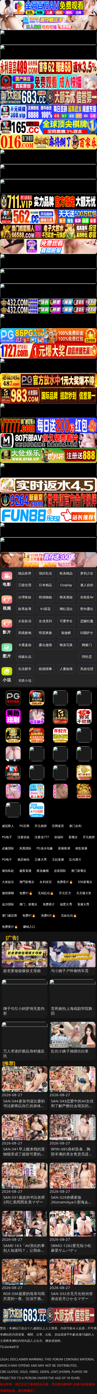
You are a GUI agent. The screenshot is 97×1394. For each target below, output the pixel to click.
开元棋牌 (41, 826)
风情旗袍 (24, 632)
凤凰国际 (25, 848)
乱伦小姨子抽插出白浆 (70, 1050)
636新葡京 (85, 882)
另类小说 (24, 680)
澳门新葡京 (78, 871)
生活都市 (24, 669)
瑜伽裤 (66, 632)
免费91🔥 (29, 915)
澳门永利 (75, 826)
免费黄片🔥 (10, 927)
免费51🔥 (26, 893)
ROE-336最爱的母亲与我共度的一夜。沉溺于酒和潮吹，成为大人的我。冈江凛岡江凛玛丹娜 (24, 1300)
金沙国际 (8, 904)
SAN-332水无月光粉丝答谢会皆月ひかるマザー (72, 1296)
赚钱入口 (29, 927)
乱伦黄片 (75, 859)
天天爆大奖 (84, 893)
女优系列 (45, 621)
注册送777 (42, 837)
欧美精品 (66, 573)
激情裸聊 (8, 893)
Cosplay (66, 585)
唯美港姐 (66, 597)
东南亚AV (87, 597)
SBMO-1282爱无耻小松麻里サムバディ (71, 1248)
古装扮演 (24, 621)
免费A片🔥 (48, 915)
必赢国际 (8, 848)
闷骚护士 (87, 632)
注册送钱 (23, 837)
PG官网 (24, 826)
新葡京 (73, 837)
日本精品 (45, 585)
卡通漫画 (24, 645)
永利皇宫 (46, 882)
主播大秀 (41, 859)
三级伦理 (24, 585)
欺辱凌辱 (24, 609)
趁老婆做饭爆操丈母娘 (22, 970)
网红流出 (66, 609)
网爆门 (87, 645)
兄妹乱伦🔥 (69, 915)
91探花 (45, 609)
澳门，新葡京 (28, 904)
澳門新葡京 (27, 882)
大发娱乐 (8, 882)
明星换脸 (45, 632)
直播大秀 (83, 904)
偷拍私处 (8, 871)
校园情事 (45, 669)
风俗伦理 (87, 669)
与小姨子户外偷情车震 (70, 970)
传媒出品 (24, 656)
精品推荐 (24, 573)
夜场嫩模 (43, 871)
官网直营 (58, 826)
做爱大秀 (66, 904)
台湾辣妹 (24, 597)
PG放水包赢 (45, 848)
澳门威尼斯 (9, 915)
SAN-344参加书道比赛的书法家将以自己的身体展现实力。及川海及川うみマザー (24, 1108)
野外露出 (87, 609)
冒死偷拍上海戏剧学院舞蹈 (72, 1011)
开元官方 (65, 893)
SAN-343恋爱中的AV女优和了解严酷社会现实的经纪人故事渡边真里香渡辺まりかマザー (72, 1108)
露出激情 (45, 645)
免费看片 (49, 904)
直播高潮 (64, 848)
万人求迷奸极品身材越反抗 (24, 1053)
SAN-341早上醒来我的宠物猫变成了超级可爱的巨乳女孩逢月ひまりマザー (24, 1153)
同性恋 (87, 656)
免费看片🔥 (65, 882)
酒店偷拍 (23, 859)
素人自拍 (87, 585)
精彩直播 (81, 848)
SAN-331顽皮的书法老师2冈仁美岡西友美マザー (24, 1199)
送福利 (58, 837)
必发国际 (60, 871)
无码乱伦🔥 (46, 893)
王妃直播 (58, 859)
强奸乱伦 (45, 573)
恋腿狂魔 (87, 621)
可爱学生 (66, 621)
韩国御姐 (45, 597)
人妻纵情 (66, 669)
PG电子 (7, 837)
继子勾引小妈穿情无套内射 (24, 1011)
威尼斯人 (8, 826)
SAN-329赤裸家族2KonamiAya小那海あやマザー (71, 1202)
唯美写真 (66, 645)
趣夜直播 (25, 871)
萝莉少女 (87, 573)
